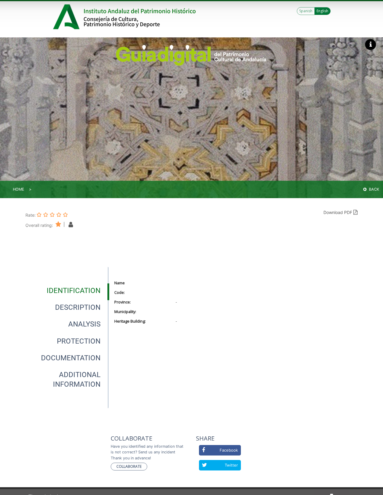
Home (18, 189)
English (322, 10)
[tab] (73, 290)
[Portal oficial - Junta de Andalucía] (67, 16)
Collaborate (129, 466)
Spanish (305, 10)
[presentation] (67, 290)
